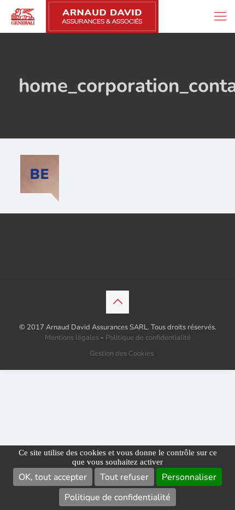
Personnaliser (189, 477)
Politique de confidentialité (117, 497)
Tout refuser (124, 477)
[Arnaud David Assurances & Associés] (79, 16)
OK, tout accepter (53, 477)
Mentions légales (72, 338)
